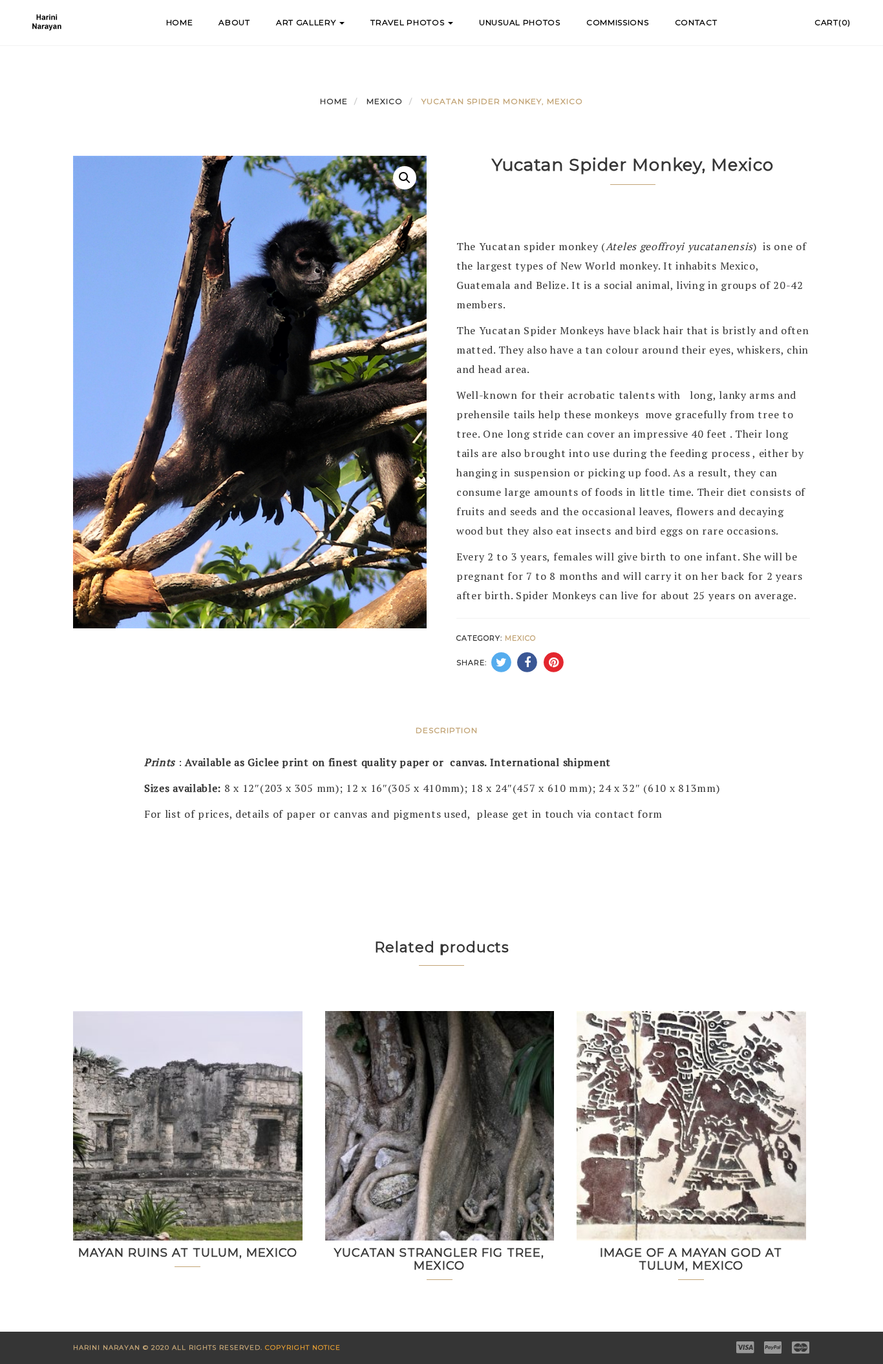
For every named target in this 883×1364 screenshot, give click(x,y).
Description (447, 730)
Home (179, 22)
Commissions (617, 22)
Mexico (385, 101)
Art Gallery (307, 22)
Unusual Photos (519, 22)
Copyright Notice (303, 1347)
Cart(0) (832, 22)
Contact (696, 22)
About (234, 22)
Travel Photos (408, 22)
